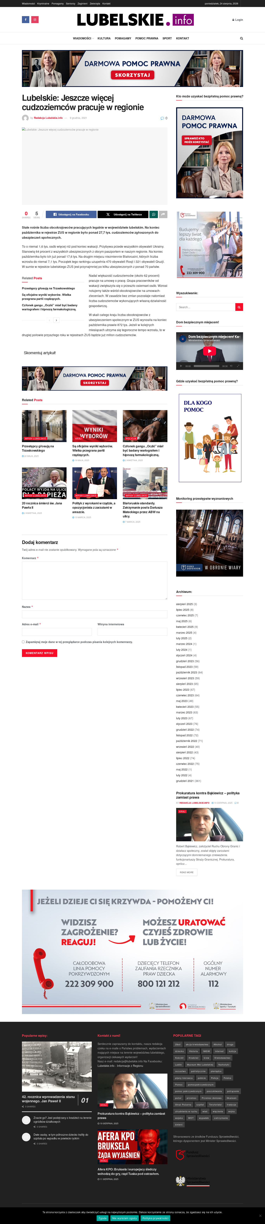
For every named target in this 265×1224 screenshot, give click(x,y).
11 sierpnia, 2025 (108, 1179)
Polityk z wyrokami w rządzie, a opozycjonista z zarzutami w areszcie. (93, 507)
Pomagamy (58, 3)
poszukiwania (214, 1091)
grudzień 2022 (185, 729)
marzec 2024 (184, 644)
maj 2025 (182, 621)
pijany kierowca (184, 1077)
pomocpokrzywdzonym (201, 1084)
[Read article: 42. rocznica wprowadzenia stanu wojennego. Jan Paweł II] (57, 1066)
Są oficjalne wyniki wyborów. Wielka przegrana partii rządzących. (46, 296)
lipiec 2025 (182, 610)
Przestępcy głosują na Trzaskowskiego (48, 288)
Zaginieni (82, 3)
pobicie (202, 1077)
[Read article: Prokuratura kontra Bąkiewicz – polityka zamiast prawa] (209, 824)
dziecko (179, 1051)
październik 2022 (186, 741)
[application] (209, 351)
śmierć (179, 1124)
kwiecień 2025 (185, 627)
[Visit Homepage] (135, 20)
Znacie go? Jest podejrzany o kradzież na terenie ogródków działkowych (63, 1119)
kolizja (232, 1051)
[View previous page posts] (49, 320)
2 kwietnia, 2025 (134, 460)
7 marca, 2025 (132, 521)
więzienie (218, 1111)
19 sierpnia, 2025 (222, 802)
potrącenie (233, 1091)
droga (230, 1044)
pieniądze (216, 1071)
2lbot (178, 1044)
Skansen (231, 1097)
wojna (231, 1111)
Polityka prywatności (155, 1218)
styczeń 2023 (184, 724)
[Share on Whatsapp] (153, 214)
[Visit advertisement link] (132, 71)
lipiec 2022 (182, 758)
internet (219, 1051)
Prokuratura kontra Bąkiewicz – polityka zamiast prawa (208, 795)
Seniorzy (70, 3)
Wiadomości (28, 3)
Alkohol (218, 1044)
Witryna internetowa (111, 624)
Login (239, 20)
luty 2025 (181, 638)
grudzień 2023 (185, 661)
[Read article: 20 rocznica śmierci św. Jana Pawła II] (44, 483)
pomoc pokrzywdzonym (188, 1091)
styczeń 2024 (184, 655)
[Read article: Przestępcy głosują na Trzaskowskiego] (44, 426)
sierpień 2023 (184, 684)
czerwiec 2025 (185, 615)
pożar (178, 1097)
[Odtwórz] (181, 366)
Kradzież (194, 1057)
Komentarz (30, 558)
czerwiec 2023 (185, 695)
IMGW (206, 1051)
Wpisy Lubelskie (35, 438)
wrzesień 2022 (185, 747)
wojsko (179, 1117)
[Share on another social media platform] (163, 214)
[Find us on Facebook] (25, 19)
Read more (188, 872)
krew (206, 1057)
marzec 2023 (184, 712)
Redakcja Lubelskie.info (48, 118)
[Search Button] (241, 38)
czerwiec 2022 (185, 764)
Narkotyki (223, 1064)
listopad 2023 (184, 667)
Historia (193, 1051)
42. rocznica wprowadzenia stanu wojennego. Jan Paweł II (48, 1099)
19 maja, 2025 (81, 460)
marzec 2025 (184, 632)
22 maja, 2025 (31, 455)
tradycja (231, 1104)
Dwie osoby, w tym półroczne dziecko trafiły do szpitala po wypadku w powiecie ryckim (61, 1136)
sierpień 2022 (184, 752)
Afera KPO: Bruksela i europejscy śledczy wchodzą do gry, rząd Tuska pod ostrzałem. (128, 1171)
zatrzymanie (221, 1117)
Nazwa (27, 607)
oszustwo (180, 1071)
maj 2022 (182, 769)
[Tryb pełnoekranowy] (238, 366)
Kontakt (106, 3)
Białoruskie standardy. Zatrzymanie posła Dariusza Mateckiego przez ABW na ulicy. (143, 509)
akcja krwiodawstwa (197, 1044)
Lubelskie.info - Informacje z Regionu (120, 1066)
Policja (131, 438)
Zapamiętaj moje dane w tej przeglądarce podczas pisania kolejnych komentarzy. (79, 642)
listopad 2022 (184, 735)
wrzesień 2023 (185, 678)
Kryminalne (43, 3)
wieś (205, 1111)
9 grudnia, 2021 (78, 118)
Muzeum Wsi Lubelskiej (200, 1064)
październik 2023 (186, 672)
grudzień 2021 (185, 781)
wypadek (204, 1117)
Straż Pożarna (183, 1104)
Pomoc (179, 1084)
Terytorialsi (215, 1104)
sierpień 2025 (184, 604)
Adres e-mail (31, 624)
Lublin (178, 1064)
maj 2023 (182, 701)
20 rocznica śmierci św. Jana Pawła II (42, 505)
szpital (200, 1104)
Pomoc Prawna (146, 38)
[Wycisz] (231, 366)
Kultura (104, 38)
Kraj (78, 438)
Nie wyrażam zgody (124, 1218)
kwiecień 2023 (185, 707)
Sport (167, 38)
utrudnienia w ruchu (186, 1111)
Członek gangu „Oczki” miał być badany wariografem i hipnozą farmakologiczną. (49, 307)
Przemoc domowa (212, 1097)
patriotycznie (198, 1071)
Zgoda (102, 1218)
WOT (191, 1117)
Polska (227, 1077)
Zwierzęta (95, 3)
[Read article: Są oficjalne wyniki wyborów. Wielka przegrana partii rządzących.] (94, 426)
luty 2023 (181, 718)
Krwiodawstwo (222, 1057)
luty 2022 (181, 775)
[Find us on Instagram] (35, 19)
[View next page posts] (56, 320)
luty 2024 (181, 649)
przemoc (192, 1097)
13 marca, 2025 (82, 517)
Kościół (179, 1057)
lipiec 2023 (182, 689)
